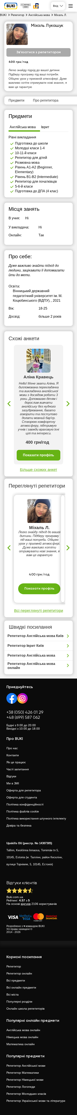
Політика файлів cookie (22, 811)
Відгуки (11, 776)
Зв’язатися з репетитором (38, 52)
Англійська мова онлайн (23, 1030)
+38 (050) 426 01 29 (24, 712)
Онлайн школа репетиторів (25, 1008)
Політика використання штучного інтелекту (36, 818)
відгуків (26, 903)
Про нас (12, 748)
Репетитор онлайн (19, 973)
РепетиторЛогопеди (20, 1086)
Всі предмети (15, 980)
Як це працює (16, 762)
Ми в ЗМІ (12, 783)
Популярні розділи (19, 1001)
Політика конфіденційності (24, 804)
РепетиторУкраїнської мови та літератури (35, 1100)
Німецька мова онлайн (22, 1037)
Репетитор (13, 966)
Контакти (12, 755)
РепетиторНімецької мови (24, 1079)
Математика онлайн (20, 1044)
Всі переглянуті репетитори (38, 610)
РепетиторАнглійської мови (25, 1065)
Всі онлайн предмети (21, 987)
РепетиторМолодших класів (26, 1093)
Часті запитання (17, 769)
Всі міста (12, 994)
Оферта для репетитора (23, 790)
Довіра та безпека (18, 825)
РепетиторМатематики (22, 1072)
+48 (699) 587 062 (23, 717)
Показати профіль (38, 455)
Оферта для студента (21, 797)
